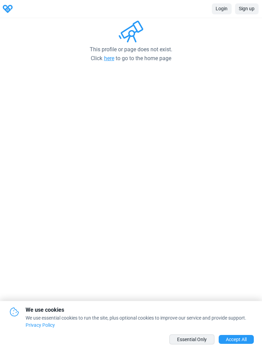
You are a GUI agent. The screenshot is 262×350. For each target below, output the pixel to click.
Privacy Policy (40, 325)
